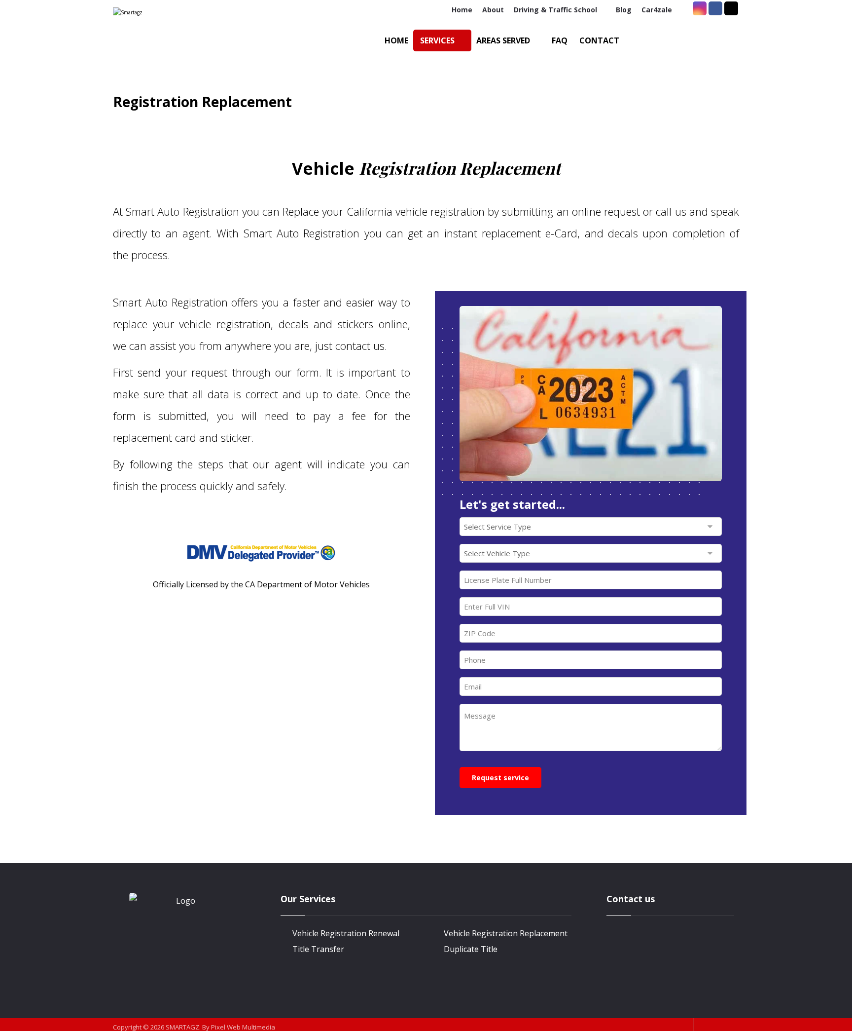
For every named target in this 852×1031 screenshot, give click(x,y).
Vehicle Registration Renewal (345, 933)
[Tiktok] (731, 8)
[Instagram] (700, 8)
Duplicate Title (470, 949)
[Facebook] (715, 8)
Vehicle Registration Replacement (506, 933)
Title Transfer (318, 949)
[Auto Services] (165, 41)
